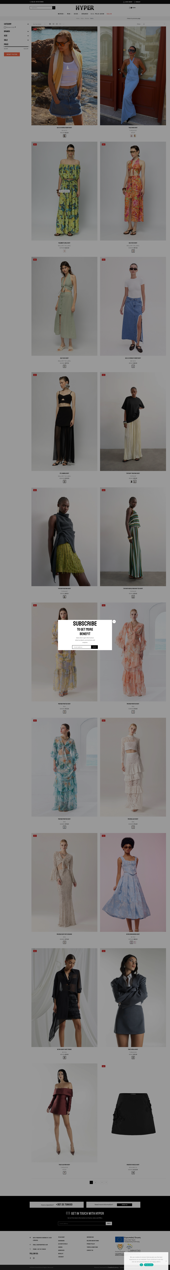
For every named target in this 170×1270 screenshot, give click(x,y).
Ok (141, 1264)
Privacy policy (149, 1264)
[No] (166, 1261)
